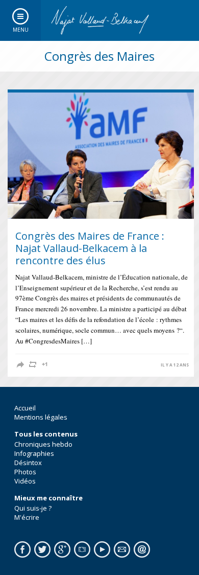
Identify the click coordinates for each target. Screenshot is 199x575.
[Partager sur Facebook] (20, 364)
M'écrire (26, 517)
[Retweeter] (33, 364)
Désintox (28, 462)
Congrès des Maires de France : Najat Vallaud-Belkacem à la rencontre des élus (89, 248)
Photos (25, 471)
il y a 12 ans (175, 365)
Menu (21, 29)
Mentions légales (40, 417)
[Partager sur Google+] (45, 364)
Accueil (25, 407)
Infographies (34, 453)
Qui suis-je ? (33, 508)
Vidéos (25, 481)
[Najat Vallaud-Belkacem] (99, 20)
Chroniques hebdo (43, 444)
